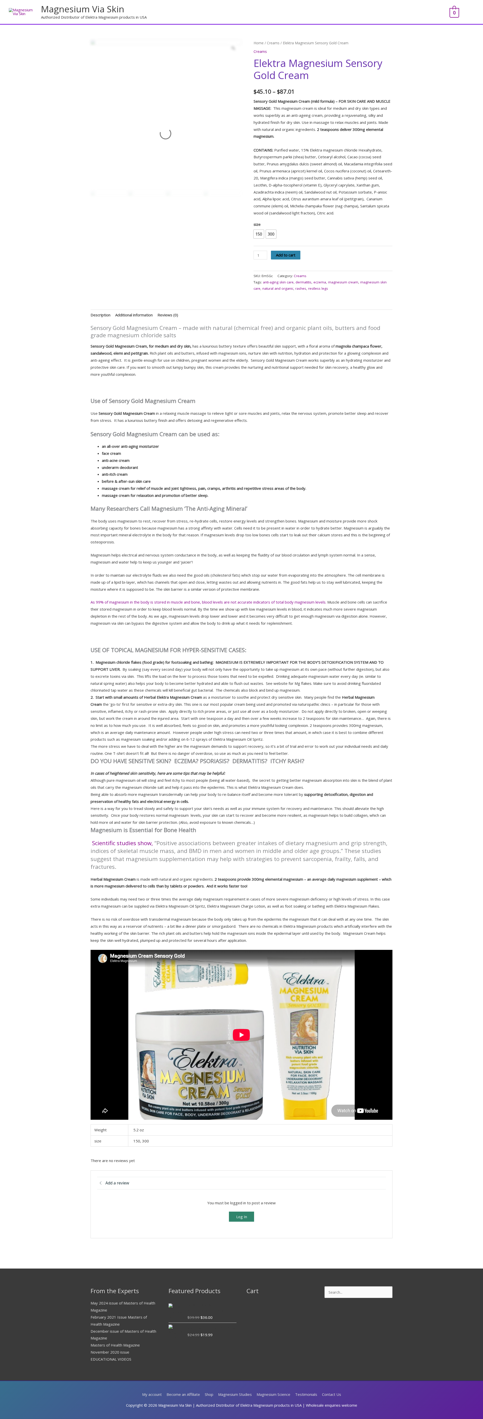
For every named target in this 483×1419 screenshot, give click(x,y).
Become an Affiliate (183, 1394)
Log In (241, 1216)
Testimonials (306, 1394)
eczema (319, 282)
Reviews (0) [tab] (167, 314)
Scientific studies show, (122, 843)
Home (259, 43)
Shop (209, 1394)
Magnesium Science (273, 1394)
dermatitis (303, 282)
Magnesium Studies (235, 1394)
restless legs (318, 288)
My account (152, 1394)
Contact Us (331, 1394)
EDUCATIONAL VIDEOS (111, 1359)
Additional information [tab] (134, 314)
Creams (273, 43)
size (257, 224)
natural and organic (277, 288)
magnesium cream (343, 282)
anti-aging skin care (278, 282)
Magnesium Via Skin (82, 9)
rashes (300, 288)
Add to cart (285, 254)
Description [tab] (100, 314)
